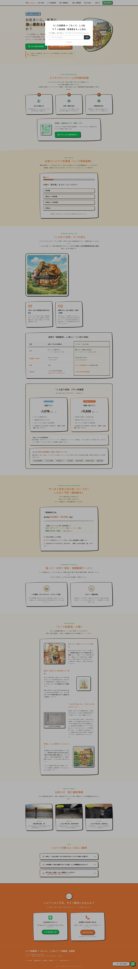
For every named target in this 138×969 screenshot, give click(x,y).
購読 (87, 37)
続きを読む (69, 42)
